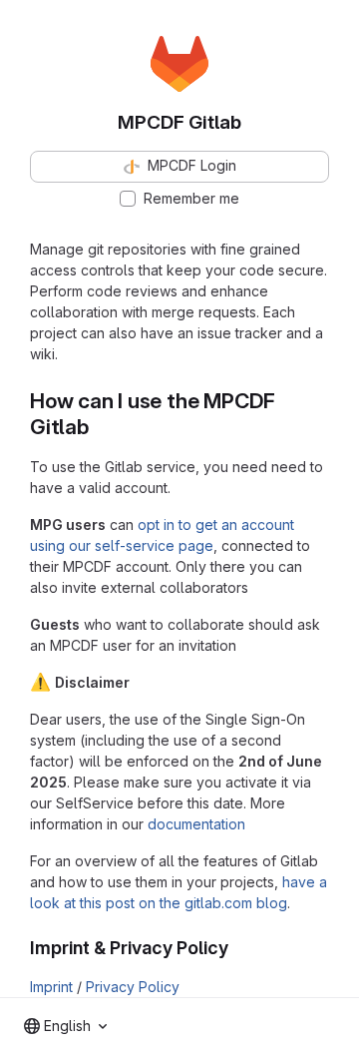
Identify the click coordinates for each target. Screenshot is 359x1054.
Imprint (51, 986)
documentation (196, 823)
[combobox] (65, 1026)
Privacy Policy (133, 986)
